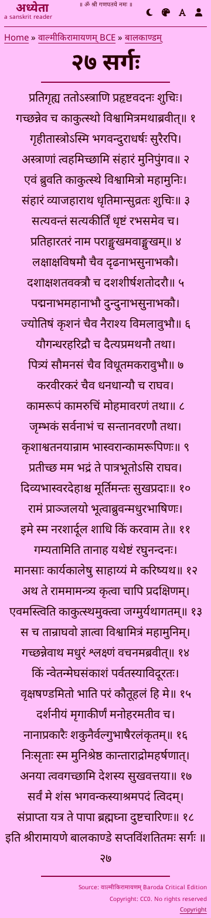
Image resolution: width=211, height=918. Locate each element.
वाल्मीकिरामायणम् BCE (76, 38)
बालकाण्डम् (143, 38)
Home (16, 38)
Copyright (193, 910)
